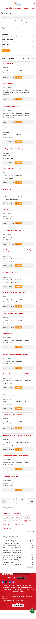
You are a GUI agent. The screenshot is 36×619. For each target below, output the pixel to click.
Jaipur (17, 517)
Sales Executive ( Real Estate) (13, 313)
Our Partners (18, 589)
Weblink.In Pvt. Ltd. (21, 600)
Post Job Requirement (24, 587)
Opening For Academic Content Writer (15, 354)
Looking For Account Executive (13, 414)
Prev (4, 501)
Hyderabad (6, 524)
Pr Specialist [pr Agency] (11, 476)
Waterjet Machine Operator (12, 230)
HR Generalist (7, 333)
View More (31, 531)
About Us (18, 586)
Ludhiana (14, 521)
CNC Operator (7, 209)
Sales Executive (8, 83)
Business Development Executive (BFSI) (16, 374)
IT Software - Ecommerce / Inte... (12, 557)
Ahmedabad (6, 517)
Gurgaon (5, 528)
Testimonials (7, 589)
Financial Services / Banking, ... (12, 560)
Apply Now (18, 77)
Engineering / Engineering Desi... (12, 555)
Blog (10, 586)
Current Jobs (27, 586)
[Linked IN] (10, 582)
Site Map (16, 591)
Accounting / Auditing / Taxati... (12, 543)
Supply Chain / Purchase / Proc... (12, 564)
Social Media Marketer (10, 273)
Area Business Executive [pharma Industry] (17, 435)
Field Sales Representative (11, 106)
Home (3, 17)
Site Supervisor (8, 63)
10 (16, 502)
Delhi (4, 521)
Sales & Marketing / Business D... (12, 541)
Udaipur (5, 513)
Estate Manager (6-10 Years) (12, 168)
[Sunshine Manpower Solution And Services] (17, 3)
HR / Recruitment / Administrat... (12, 545)
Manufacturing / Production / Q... (12, 552)
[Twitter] (6, 582)
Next (32, 501)
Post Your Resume (9, 587)
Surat (26, 517)
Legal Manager (8, 128)
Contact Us (28, 589)
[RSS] (21, 591)
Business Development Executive (14, 292)
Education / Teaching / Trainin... (12, 562)
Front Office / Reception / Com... (12, 550)
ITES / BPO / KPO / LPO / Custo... (13, 548)
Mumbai (16, 513)
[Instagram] (13, 582)
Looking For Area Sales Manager (13, 149)
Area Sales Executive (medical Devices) (16, 455)
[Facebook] (3, 582)
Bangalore (26, 521)
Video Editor (7, 189)
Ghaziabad (18, 524)
